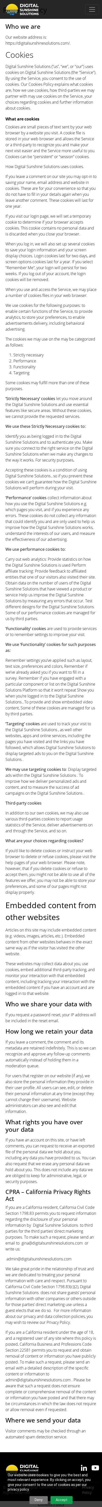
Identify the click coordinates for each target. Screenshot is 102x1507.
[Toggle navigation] (92, 9)
